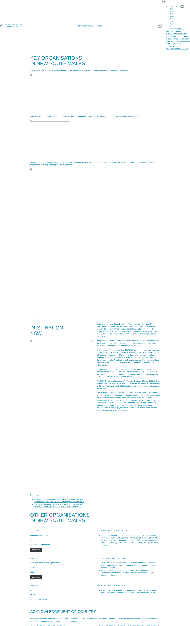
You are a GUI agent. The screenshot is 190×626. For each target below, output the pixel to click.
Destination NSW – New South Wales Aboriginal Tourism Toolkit (59, 502)
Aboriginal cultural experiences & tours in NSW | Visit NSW (57, 507)
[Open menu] (160, 26)
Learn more (36, 549)
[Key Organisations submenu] (182, 6)
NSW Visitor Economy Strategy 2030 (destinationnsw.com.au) (58, 504)
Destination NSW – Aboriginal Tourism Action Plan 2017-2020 (58, 499)
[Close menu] (164, 1)
